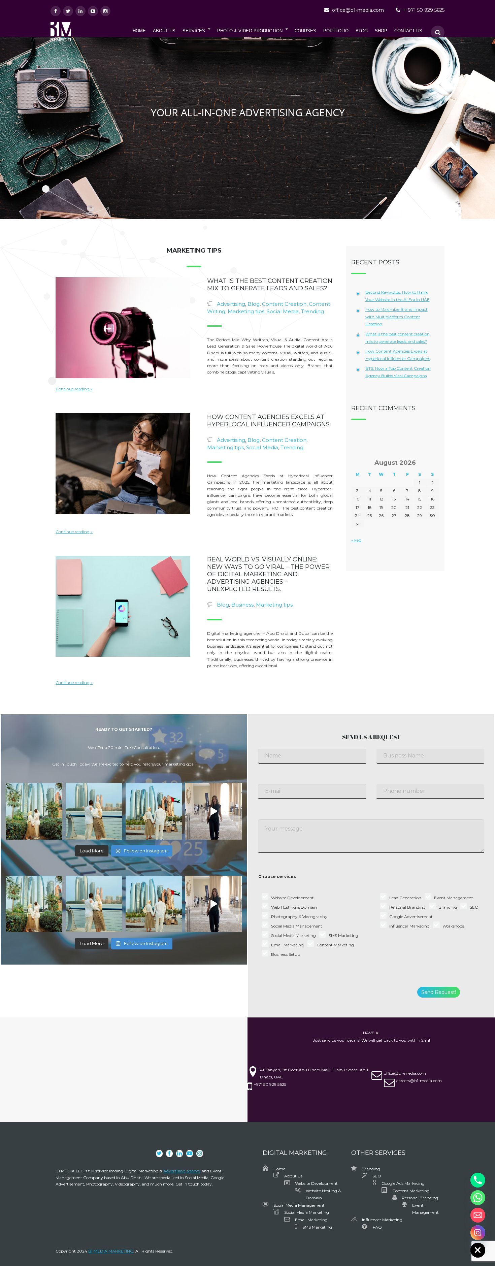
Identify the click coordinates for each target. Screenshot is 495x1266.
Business (242, 605)
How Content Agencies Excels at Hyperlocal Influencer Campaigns (268, 420)
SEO (376, 1175)
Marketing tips (246, 311)
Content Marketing (411, 1190)
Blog (254, 304)
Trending (312, 311)
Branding (371, 1168)
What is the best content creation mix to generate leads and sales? (269, 284)
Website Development (316, 1183)
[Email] (477, 1215)
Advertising (231, 304)
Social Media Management (299, 1205)
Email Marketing (311, 1219)
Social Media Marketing (306, 1212)
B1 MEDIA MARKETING (110, 1251)
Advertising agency (182, 1170)
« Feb (356, 540)
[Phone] (477, 1180)
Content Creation (284, 304)
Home (279, 1168)
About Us (293, 1175)
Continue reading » (74, 388)
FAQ (377, 1227)
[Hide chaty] (477, 1250)
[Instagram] (477, 1232)
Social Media (283, 311)
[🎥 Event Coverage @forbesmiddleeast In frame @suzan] (213, 811)
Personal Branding (420, 1197)
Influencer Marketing (382, 1219)
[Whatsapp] (477, 1197)
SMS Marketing (317, 1227)
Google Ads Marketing (403, 1183)
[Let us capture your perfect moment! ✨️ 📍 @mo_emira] (34, 811)
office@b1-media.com (358, 10)
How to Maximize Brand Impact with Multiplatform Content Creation (396, 316)
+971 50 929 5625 (270, 1084)
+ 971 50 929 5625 (423, 10)
